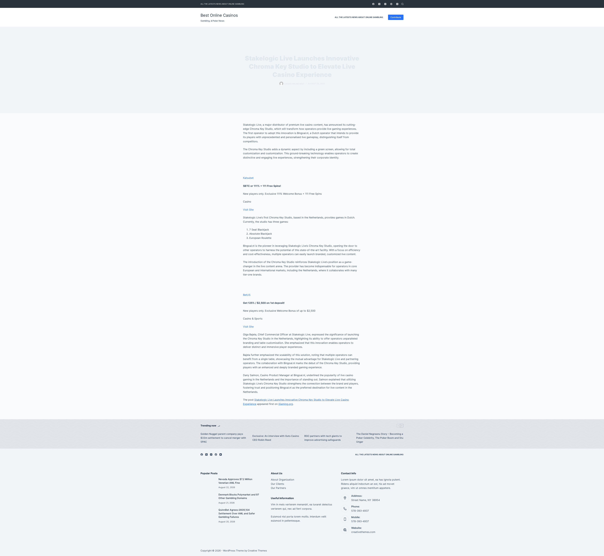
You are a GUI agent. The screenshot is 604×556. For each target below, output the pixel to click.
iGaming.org (285, 404)
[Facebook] (373, 4)
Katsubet (248, 177)
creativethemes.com (363, 532)
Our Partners (278, 487)
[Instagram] (385, 4)
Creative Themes (257, 550)
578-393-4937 (360, 510)
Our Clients (277, 483)
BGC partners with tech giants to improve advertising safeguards (323, 437)
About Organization (282, 479)
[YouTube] (397, 4)
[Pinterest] (391, 4)
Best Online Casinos (219, 15)
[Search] (402, 4)
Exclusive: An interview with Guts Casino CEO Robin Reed (275, 437)
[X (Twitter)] (379, 4)
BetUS (246, 294)
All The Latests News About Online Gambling (222, 4)
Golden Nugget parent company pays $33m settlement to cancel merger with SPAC (223, 437)
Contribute (395, 17)
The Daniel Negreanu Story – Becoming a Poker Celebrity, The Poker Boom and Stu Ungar (379, 437)
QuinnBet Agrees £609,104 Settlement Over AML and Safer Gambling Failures (236, 513)
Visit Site (248, 209)
